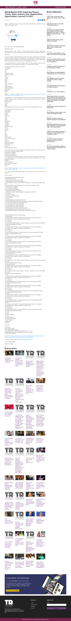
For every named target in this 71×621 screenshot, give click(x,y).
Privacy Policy (34, 604)
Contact (32, 608)
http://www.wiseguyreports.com (26, 339)
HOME (6, 7)
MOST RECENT (12, 7)
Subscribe (56, 608)
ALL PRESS (18, 7)
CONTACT (24, 7)
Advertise (33, 606)
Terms (32, 602)
